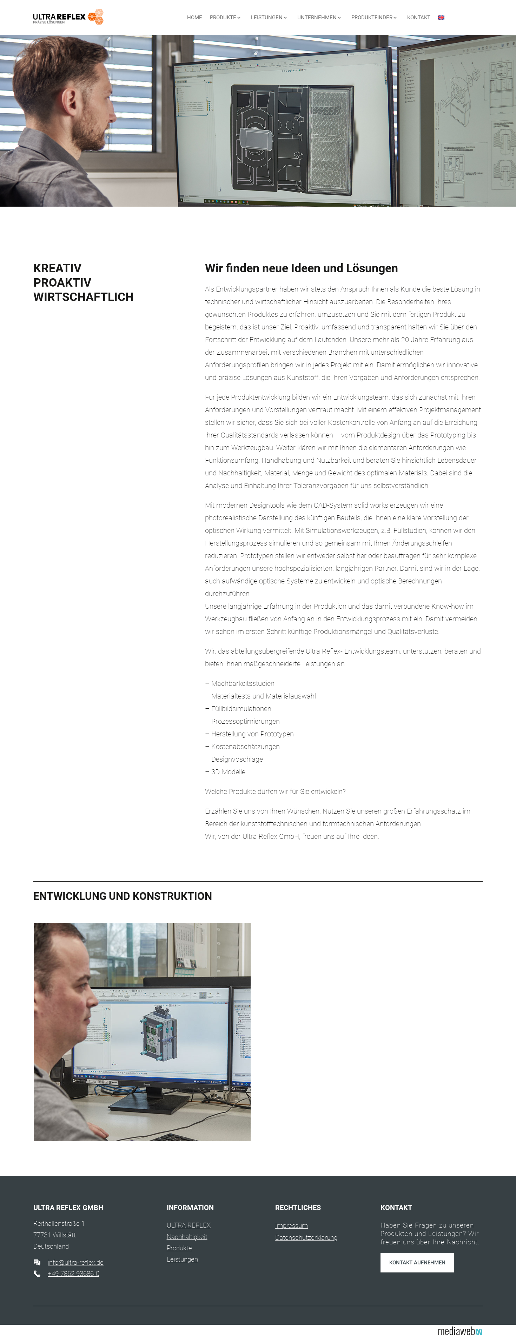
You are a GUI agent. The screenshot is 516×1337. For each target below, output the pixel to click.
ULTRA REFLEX (189, 1225)
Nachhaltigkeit (187, 1237)
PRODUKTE (223, 17)
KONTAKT (418, 17)
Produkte (179, 1248)
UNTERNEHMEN (317, 17)
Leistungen (182, 1259)
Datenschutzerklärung (306, 1238)
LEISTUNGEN (267, 17)
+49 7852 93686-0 (73, 1274)
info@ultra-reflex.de (76, 1262)
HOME (194, 17)
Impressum (291, 1226)
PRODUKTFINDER (371, 17)
